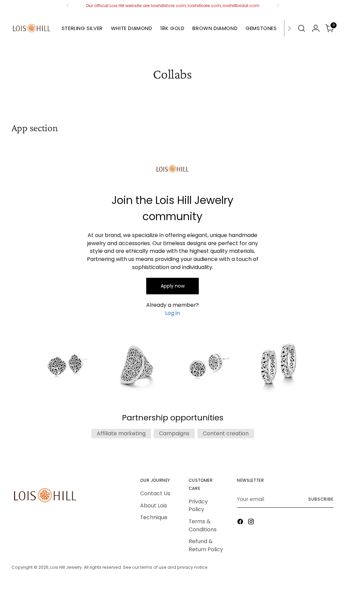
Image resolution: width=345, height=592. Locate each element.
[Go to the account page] (315, 28)
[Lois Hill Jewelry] (31, 28)
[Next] (277, 5)
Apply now (173, 286)
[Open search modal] (301, 28)
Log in (172, 313)
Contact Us (155, 493)
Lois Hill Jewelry (66, 567)
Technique (153, 517)
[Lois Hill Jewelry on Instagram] (252, 522)
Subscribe (321, 499)
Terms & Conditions (203, 525)
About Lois (153, 505)
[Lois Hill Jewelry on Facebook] (241, 522)
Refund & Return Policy (206, 545)
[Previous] (67, 5)
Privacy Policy (198, 505)
